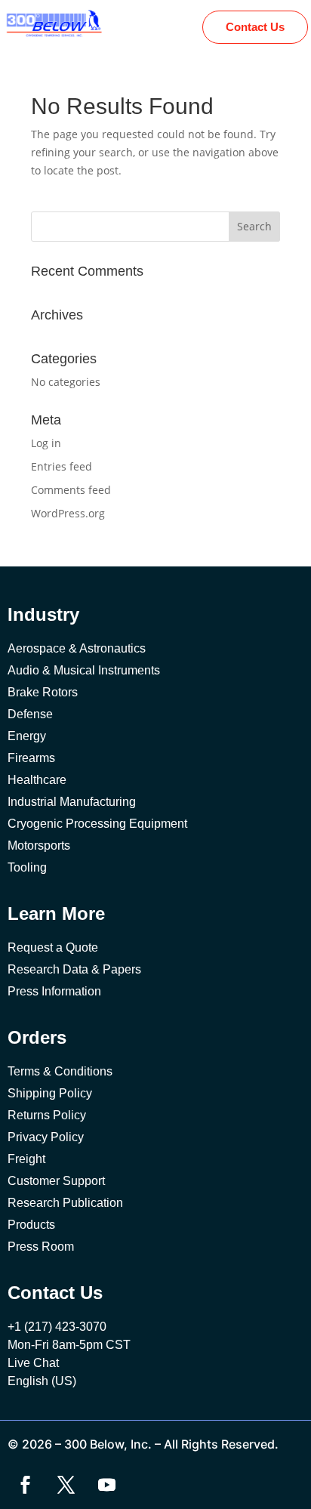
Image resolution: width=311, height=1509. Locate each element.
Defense (30, 714)
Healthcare (37, 779)
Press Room (41, 1246)
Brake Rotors (43, 692)
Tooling (27, 867)
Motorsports (39, 845)
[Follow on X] (65, 1484)
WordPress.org (68, 513)
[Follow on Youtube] (106, 1484)
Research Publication (65, 1202)
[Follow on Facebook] (25, 1484)
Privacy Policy (46, 1137)
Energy (27, 736)
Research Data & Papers (74, 969)
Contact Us (255, 26)
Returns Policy (47, 1115)
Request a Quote (53, 947)
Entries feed (61, 466)
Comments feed (71, 490)
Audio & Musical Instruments (84, 670)
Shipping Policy (50, 1093)
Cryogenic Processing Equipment (97, 823)
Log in (46, 443)
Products (31, 1224)
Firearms (31, 757)
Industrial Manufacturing (72, 801)
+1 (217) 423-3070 (57, 1326)
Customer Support (56, 1180)
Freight (26, 1159)
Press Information (54, 991)
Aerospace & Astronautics (77, 648)
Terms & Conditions (60, 1071)
